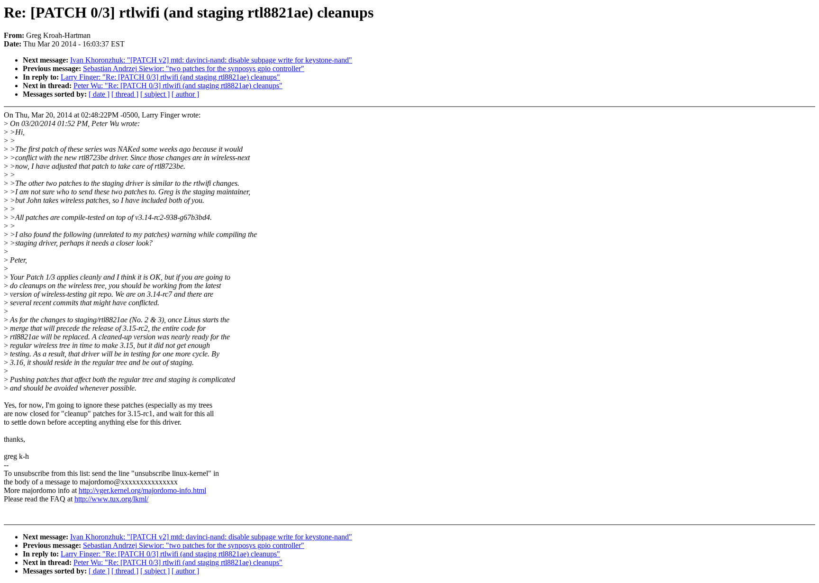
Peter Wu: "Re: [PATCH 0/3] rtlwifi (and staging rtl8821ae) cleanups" (177, 86)
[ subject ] (155, 94)
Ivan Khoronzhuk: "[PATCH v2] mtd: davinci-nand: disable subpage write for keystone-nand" (211, 60)
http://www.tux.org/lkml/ (111, 499)
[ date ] (99, 94)
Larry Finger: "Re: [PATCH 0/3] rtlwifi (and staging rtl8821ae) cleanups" (170, 77)
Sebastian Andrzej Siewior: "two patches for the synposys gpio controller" (193, 68)
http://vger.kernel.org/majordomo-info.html (142, 490)
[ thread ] (124, 94)
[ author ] (185, 94)
